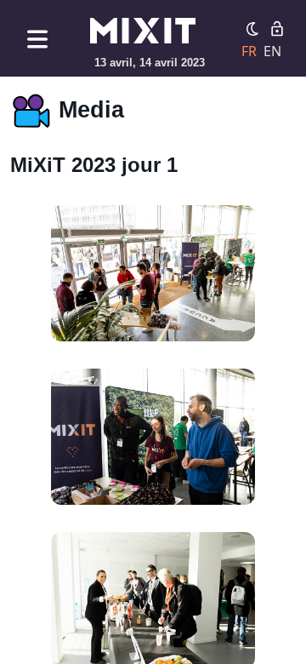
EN (272, 51)
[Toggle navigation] (37, 39)
